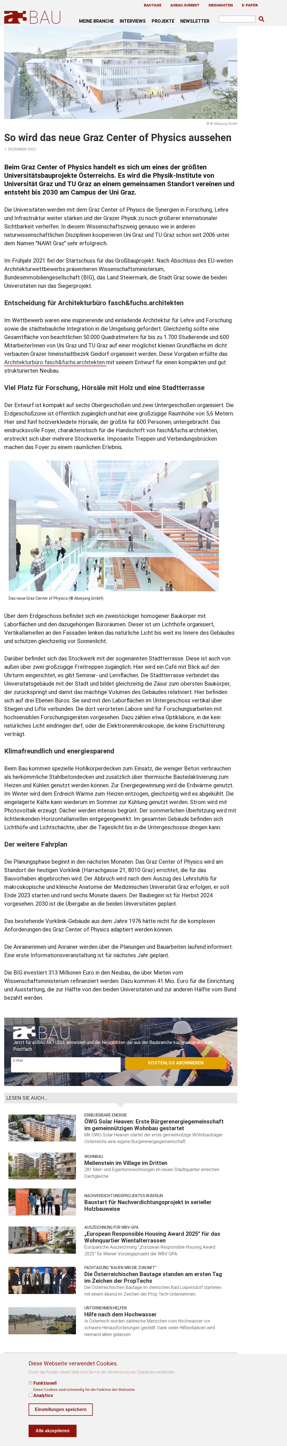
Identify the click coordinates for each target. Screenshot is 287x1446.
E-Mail (18, 1060)
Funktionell (45, 1383)
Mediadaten (221, 5)
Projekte (163, 21)
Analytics (43, 1395)
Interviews (133, 21)
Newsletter (194, 21)
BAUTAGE (152, 5)
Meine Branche (96, 21)
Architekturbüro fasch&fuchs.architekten (55, 362)
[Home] (33, 17)
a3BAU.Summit (185, 5)
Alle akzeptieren (53, 1430)
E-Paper (250, 5)
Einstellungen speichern (61, 1409)
